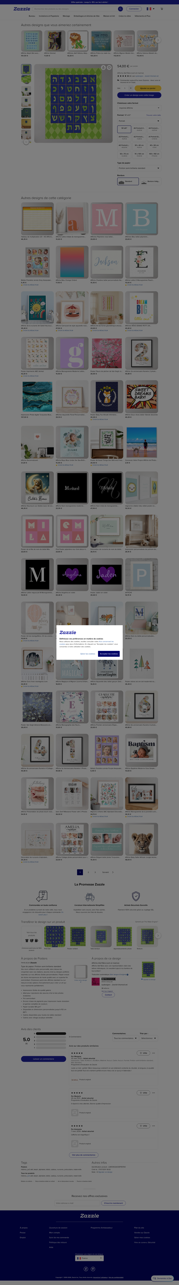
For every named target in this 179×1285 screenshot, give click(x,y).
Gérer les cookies (87, 654)
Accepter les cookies (109, 654)
